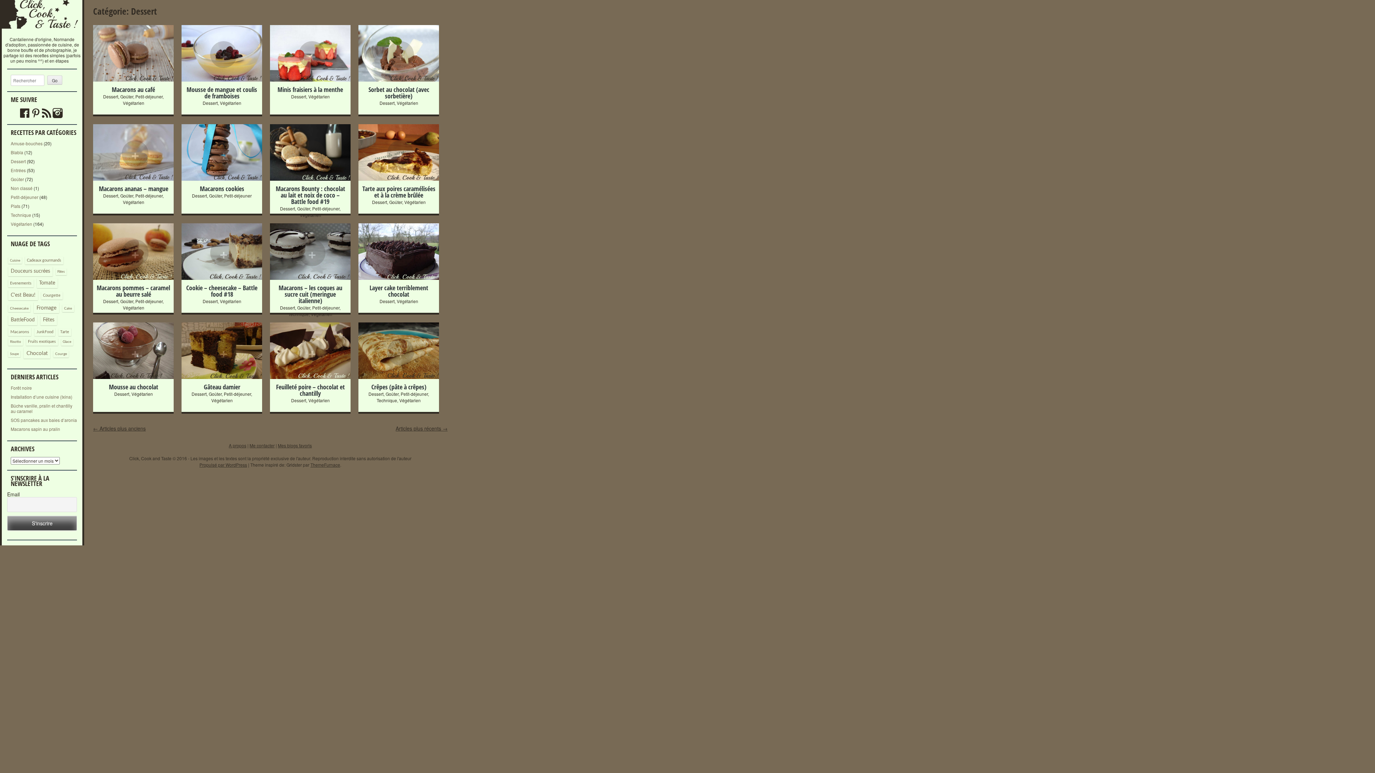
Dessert (18, 161)
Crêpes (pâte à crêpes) (398, 387)
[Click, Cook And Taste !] (42, 34)
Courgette (52, 295)
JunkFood (45, 332)
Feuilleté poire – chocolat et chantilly (310, 390)
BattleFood (23, 319)
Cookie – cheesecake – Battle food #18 (221, 290)
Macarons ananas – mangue (133, 188)
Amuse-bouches (27, 143)
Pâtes (61, 271)
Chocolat (37, 353)
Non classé (22, 188)
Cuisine (15, 260)
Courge (61, 354)
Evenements (21, 283)
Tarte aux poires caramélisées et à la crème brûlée (398, 191)
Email (13, 494)
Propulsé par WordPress (223, 465)
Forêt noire (21, 388)
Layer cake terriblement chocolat (399, 290)
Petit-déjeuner (24, 197)
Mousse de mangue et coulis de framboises (222, 92)
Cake (68, 308)
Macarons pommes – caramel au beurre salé (133, 290)
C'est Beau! (23, 295)
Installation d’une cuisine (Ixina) (41, 397)
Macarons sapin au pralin (35, 429)
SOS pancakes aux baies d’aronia (44, 420)
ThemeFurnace (325, 465)
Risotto (15, 342)
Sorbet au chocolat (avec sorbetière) (398, 92)
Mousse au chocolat (133, 387)
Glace (67, 342)
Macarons (19, 332)
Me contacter (262, 445)
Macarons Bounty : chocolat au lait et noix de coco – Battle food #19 (310, 195)
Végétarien (21, 224)
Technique (21, 215)
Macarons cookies (222, 188)
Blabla (17, 152)
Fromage (47, 308)
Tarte (64, 332)
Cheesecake (19, 308)
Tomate (47, 283)
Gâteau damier (222, 387)
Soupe (14, 354)
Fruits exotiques (42, 342)
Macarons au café (133, 89)
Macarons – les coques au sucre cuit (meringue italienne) (310, 294)
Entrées (18, 170)
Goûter (17, 179)
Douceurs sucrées (30, 271)
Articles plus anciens (119, 428)
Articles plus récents (422, 428)
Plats (15, 206)
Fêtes (48, 319)
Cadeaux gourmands (44, 260)
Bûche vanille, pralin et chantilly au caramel (41, 408)
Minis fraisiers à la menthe (310, 89)
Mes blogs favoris (295, 445)
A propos (237, 445)
